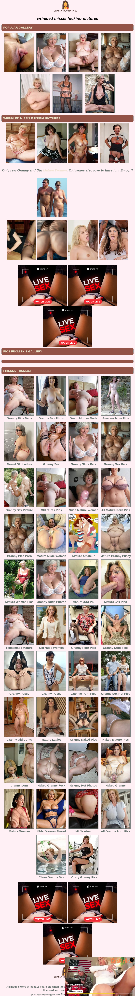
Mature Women (55, 170)
